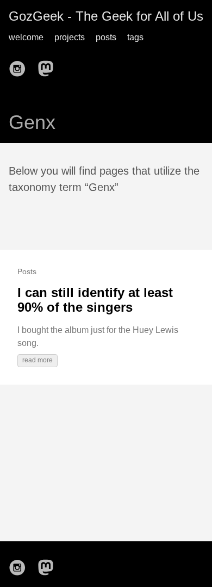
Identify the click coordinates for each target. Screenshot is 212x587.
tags (135, 37)
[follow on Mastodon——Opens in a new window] (49, 65)
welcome (26, 37)
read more (37, 360)
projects (69, 37)
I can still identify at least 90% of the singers (95, 300)
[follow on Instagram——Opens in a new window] (21, 65)
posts (106, 37)
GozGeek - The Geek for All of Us (106, 16)
